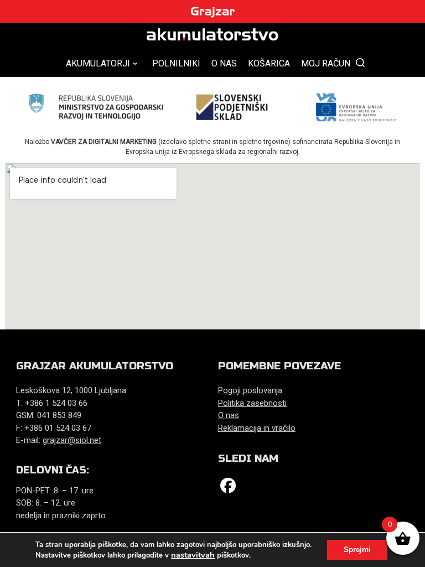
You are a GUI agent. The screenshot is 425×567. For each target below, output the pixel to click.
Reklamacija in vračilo (257, 428)
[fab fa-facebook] (228, 488)
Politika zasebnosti (252, 403)
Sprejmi (357, 549)
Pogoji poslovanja (250, 390)
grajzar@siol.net (72, 440)
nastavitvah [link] (193, 554)
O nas (228, 415)
